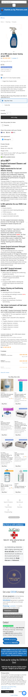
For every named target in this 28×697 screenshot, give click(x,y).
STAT (13, 591)
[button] (14, 5)
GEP (6, 653)
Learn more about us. (6, 688)
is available (9, 606)
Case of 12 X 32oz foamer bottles (11, 78)
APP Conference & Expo (10, 651)
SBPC (20, 651)
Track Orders (8, 507)
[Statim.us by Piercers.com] (2, 9)
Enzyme (14, 22)
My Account (20, 502)
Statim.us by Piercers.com (15, 9)
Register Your (11, 643)
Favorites (19, 507)
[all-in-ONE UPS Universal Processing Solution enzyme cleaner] (7, 385)
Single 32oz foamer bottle (10, 81)
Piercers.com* (22, 668)
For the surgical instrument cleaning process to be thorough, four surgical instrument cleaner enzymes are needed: (12, 222)
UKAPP (10, 653)
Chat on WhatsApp (8, 626)
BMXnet (20, 653)
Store (2, 22)
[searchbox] (14, 2)
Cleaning (8, 22)
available (10, 610)
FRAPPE (24, 651)
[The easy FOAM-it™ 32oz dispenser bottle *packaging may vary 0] (14, 37)
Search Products (8, 502)
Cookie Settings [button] (14, 695)
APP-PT (15, 653)
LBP (3, 653)
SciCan (20, 667)
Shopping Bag (8, 512)
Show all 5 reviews (5, 372)
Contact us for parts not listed (12, 616)
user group (10, 639)
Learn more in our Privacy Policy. (8, 686)
